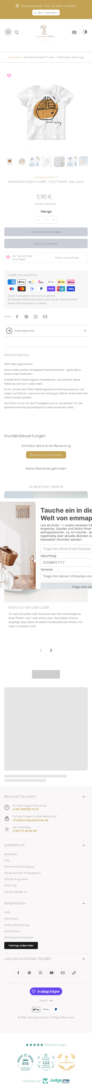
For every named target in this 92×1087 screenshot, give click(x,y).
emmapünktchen (38, 1017)
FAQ (7, 860)
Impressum (11, 918)
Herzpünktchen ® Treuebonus (22, 873)
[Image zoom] (46, 112)
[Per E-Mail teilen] (45, 316)
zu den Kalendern (46, 12)
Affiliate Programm (16, 879)
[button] (46, 231)
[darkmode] (84, 31)
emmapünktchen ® (46, 177)
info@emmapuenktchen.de (30, 820)
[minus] (38, 219)
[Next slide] (51, 650)
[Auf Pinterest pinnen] (26, 316)
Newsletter (10, 854)
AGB (7, 912)
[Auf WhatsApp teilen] (35, 316)
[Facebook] (18, 972)
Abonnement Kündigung (19, 866)
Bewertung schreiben (46, 455)
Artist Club (10, 885)
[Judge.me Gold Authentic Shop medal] (66, 1062)
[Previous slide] (41, 650)
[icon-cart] (74, 32)
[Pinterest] (29, 972)
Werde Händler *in (15, 891)
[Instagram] (40, 972)
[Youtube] (51, 972)
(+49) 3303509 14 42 (26, 809)
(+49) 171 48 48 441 (25, 830)
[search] (16, 32)
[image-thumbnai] (9, 161)
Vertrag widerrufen (21, 945)
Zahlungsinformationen (18, 937)
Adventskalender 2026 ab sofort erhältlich (48, 6)
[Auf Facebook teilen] (17, 316)
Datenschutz (12, 931)
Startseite (14, 57)
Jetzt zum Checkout (46, 243)
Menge (46, 211)
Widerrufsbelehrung (16, 925)
